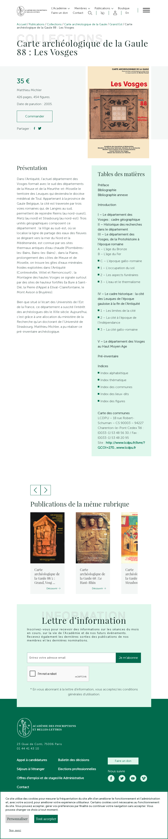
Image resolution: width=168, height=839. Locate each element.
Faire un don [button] (59, 13)
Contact (23, 787)
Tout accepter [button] (46, 819)
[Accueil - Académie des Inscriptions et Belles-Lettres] (47, 728)
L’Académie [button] (59, 8)
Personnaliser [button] (17, 819)
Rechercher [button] (89, 13)
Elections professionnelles (77, 769)
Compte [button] (114, 13)
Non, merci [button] (15, 830)
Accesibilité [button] (102, 13)
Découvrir (52, 588)
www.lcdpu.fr (126, 447)
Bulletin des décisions (73, 760)
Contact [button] (78, 13)
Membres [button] (81, 8)
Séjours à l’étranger (30, 769)
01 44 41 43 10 (28, 748)
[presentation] (35, 490)
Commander (34, 116)
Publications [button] (103, 8)
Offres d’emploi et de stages (37, 778)
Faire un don (123, 761)
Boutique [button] (123, 8)
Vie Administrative (71, 778)
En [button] (127, 13)
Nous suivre (116, 771)
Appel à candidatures (32, 760)
